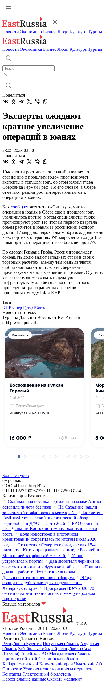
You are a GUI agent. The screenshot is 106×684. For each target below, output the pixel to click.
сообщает (20, 206)
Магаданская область (69, 653)
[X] (29, 101)
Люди (62, 31)
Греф (28, 307)
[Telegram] (21, 101)
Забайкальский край (37, 648)
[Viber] (37, 101)
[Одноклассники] (13, 101)
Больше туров (15, 475)
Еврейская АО (34, 653)
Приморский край (19, 658)
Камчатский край (56, 663)
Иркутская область (61, 643)
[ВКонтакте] (5, 101)
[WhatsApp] (45, 101)
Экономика (31, 31)
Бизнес (49, 31)
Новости (10, 31)
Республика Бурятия (22, 643)
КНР (6, 307)
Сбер (17, 307)
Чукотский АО (88, 663)
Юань (39, 307)
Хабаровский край (20, 663)
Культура (78, 31)
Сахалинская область (58, 658)
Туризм (95, 31)
